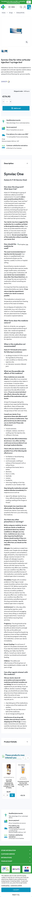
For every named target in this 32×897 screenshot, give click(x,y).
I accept (16, 890)
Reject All (16, 895)
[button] (21, 7)
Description (9, 163)
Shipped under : (19, 91)
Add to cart (16, 108)
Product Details (10, 742)
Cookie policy (5, 885)
